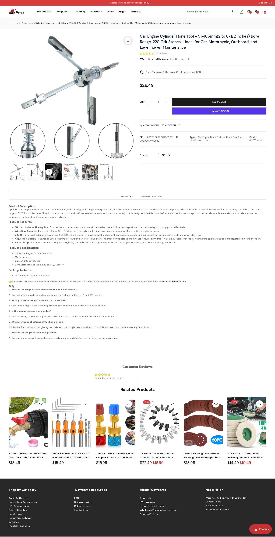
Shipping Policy (83, 502)
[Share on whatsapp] (169, 155)
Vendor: (253, 137)
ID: (177, 137)
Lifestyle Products (19, 526)
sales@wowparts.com (217, 509)
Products (43, 11)
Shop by (61, 11)
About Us (145, 498)
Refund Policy (82, 506)
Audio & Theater (18, 498)
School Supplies (18, 510)
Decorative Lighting (20, 518)
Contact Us (81, 510)
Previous (12, 97)
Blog (121, 11)
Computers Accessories (23, 502)
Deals (110, 11)
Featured (96, 11)
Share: (143, 155)
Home (18, 22)
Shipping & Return (151, 196)
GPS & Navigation (19, 506)
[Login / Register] (241, 11)
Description (126, 196)
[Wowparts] (16, 11)
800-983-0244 (214, 505)
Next (132, 97)
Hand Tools (15, 514)
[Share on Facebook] (158, 155)
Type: (193, 137)
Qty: (142, 102)
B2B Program (147, 502)
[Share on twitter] (164, 155)
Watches (14, 522)
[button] (147, 53)
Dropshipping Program (153, 506)
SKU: (142, 137)
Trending (80, 11)
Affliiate (136, 11)
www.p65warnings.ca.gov (172, 281)
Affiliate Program (149, 514)
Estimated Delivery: (157, 59)
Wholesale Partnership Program (158, 510)
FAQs (77, 498)
